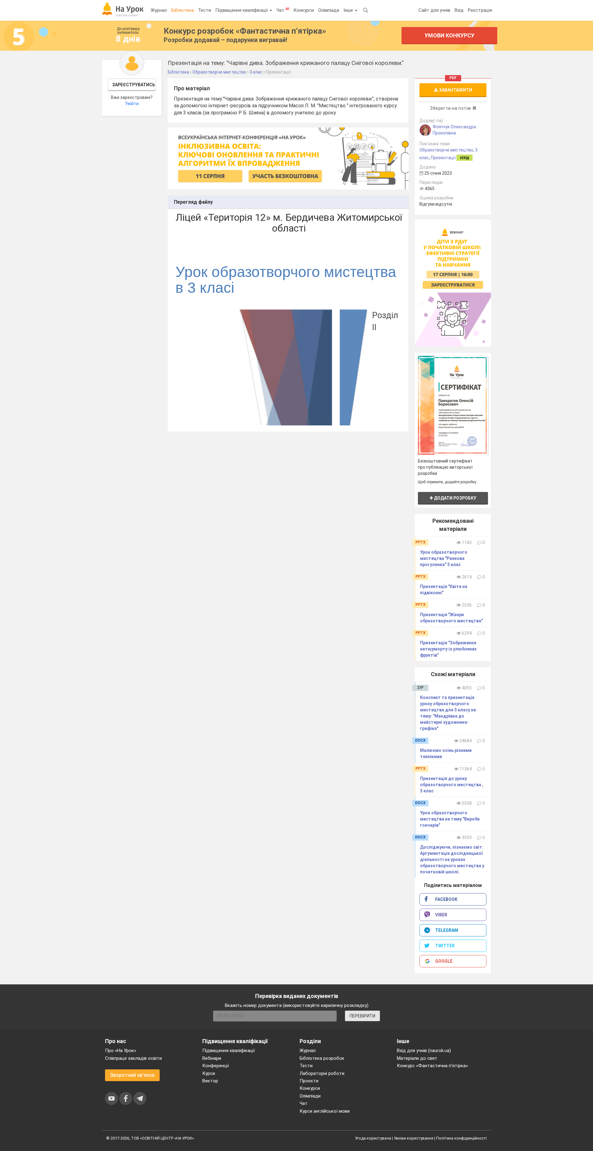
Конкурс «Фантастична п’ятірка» (432, 1065)
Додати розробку (454, 498)
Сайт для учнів (434, 10)
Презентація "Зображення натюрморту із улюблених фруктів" (448, 649)
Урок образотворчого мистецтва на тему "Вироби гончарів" (450, 819)
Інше (348, 10)
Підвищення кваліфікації (242, 10)
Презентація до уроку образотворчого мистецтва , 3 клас (451, 784)
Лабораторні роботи (322, 1073)
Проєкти (309, 1081)
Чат (282, 10)
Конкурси (303, 10)
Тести (204, 10)
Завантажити (455, 89)
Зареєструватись (133, 84)
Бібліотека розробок (322, 1058)
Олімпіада (328, 10)
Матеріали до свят (417, 1058)
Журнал (159, 10)
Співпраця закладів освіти (133, 1058)
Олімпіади (310, 1096)
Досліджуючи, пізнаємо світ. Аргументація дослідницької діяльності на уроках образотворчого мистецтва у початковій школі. (452, 859)
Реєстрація (480, 10)
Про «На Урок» (120, 1050)
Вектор (210, 1081)
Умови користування (413, 1138)
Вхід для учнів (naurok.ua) (424, 1050)
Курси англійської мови (325, 1111)
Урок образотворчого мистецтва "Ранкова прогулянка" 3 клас (443, 558)
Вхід (459, 10)
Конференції (215, 1065)
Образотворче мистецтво (446, 149)
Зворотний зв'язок (132, 1075)
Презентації (443, 157)
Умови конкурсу (449, 35)
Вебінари (211, 1058)
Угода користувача (373, 1138)
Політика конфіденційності (461, 1138)
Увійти (132, 103)
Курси (208, 1073)
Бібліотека (182, 10)
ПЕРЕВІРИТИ (362, 1015)
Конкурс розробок (245, 31)
